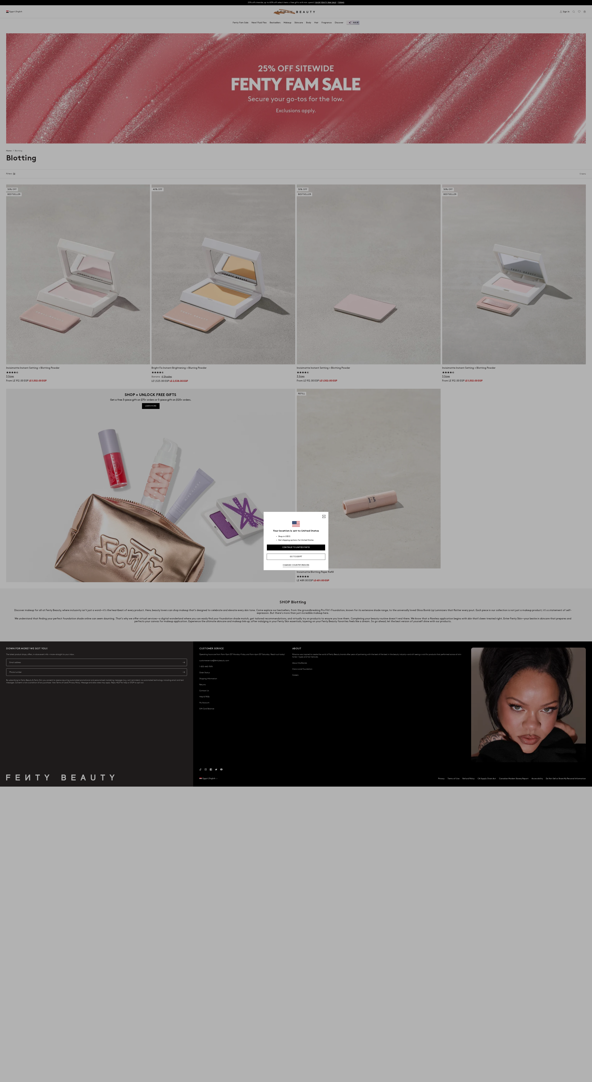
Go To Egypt (296, 557)
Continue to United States (296, 547)
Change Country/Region (296, 565)
